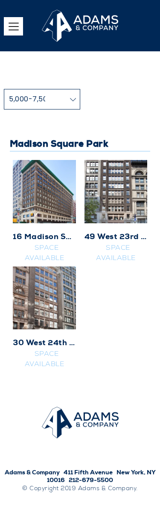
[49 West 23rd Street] (116, 191)
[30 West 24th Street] (44, 298)
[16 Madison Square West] (44, 191)
